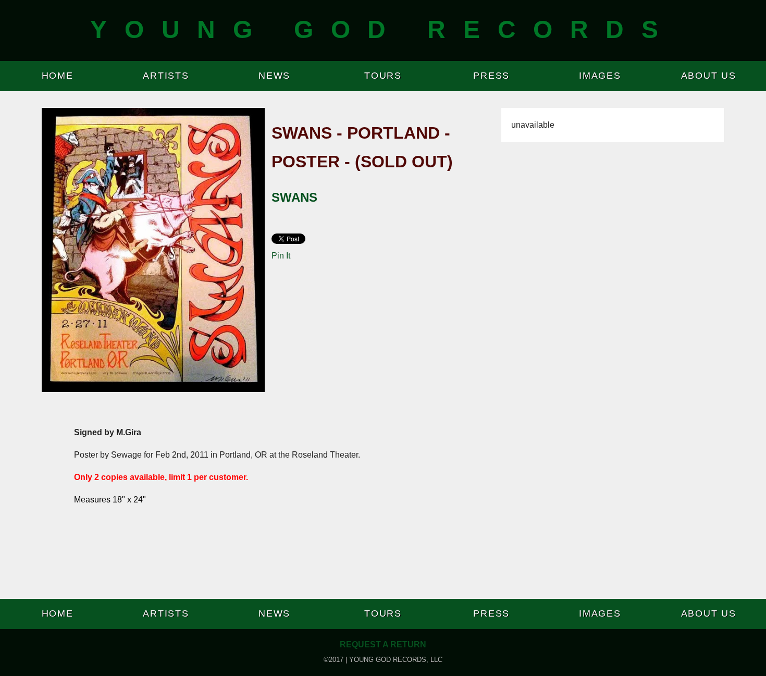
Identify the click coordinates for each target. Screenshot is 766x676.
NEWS (274, 75)
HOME (57, 75)
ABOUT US (708, 75)
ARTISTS (166, 75)
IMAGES (600, 75)
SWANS (294, 197)
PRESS (491, 75)
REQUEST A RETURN (383, 644)
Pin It (280, 255)
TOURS (383, 75)
